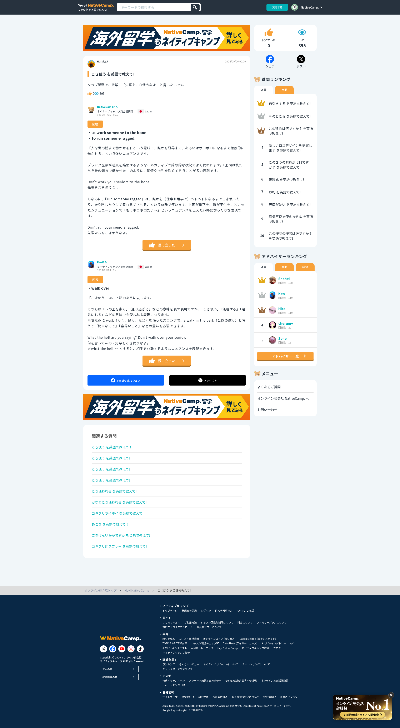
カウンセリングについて (256, 664)
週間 (263, 90)
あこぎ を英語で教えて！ (110, 524)
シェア (128, 380)
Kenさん (102, 262)
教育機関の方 (109, 677)
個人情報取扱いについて (245, 697)
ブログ (277, 648)
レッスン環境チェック (203, 643)
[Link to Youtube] (121, 648)
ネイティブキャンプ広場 (255, 648)
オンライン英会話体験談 (274, 680)
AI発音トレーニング (202, 648)
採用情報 (268, 697)
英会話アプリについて (209, 627)
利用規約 (203, 697)
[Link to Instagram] (131, 648)
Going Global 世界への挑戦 (241, 680)
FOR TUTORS (244, 610)
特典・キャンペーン (173, 680)
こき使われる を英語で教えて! (114, 491)
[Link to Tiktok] (140, 648)
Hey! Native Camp (228, 648)
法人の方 (107, 669)
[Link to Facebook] (112, 648)
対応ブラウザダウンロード (177, 627)
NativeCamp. (310, 7)
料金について (245, 622)
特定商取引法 (220, 697)
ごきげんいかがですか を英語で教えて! (121, 535)
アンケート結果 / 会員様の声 (205, 680)
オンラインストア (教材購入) (219, 638)
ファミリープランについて (271, 622)
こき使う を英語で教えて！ (112, 446)
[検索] (195, 7)
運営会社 (187, 697)
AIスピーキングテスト (174, 648)
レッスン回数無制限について (217, 622)
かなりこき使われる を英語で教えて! (119, 502)
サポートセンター (172, 685)
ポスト (211, 380)
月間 (284, 90)
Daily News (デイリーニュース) (240, 643)
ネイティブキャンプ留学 (176, 652)
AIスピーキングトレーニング (277, 643)
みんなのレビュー (189, 664)
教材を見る (168, 638)
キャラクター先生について (177, 669)
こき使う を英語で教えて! (111, 457)
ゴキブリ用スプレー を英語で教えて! (119, 546)
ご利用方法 (190, 622)
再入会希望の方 (223, 610)
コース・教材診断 (189, 638)
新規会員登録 (189, 610)
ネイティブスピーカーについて (220, 664)
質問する (277, 7)
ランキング (168, 664)
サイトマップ (170, 697)
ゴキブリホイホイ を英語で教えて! (118, 513)
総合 (305, 267)
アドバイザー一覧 (285, 355)
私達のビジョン (289, 697)
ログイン (206, 610)
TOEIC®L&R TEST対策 (174, 643)
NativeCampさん (107, 107)
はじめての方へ (171, 622)
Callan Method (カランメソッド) (258, 638)
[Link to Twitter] (103, 648)
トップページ (170, 610)
